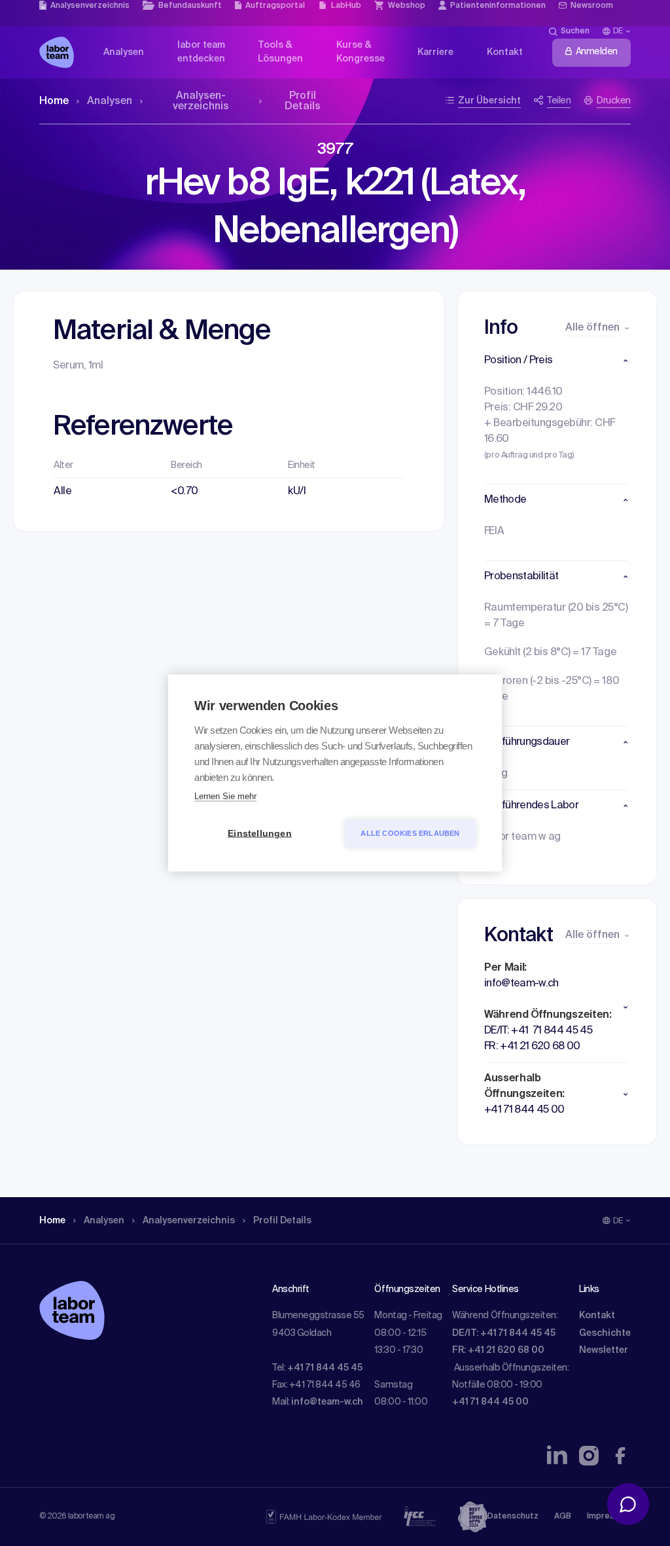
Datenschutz (512, 1516)
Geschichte (605, 1333)
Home (54, 101)
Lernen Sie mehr (225, 796)
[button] (557, 361)
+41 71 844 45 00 (490, 1402)
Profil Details (303, 101)
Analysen (109, 101)
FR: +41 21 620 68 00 (498, 1350)
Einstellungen (260, 833)
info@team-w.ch (327, 1402)
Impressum (609, 1516)
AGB (562, 1516)
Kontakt (597, 1315)
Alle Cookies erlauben (410, 833)
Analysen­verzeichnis (201, 101)
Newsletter (603, 1350)
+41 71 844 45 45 (324, 1368)
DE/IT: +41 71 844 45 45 (503, 1333)
